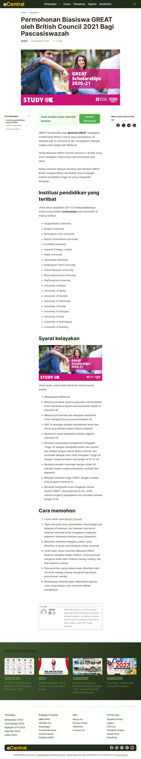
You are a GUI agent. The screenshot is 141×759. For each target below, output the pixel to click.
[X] (124, 125)
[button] (17, 117)
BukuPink (112, 737)
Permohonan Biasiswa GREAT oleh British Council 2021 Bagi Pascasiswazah (67, 26)
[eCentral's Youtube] (132, 748)
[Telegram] (129, 125)
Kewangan (44, 726)
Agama (92, 3)
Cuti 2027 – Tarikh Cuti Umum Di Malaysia (120, 684)
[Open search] (135, 4)
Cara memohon (13, 129)
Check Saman (46, 734)
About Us (78, 719)
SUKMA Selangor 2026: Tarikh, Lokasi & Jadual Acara (52, 686)
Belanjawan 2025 (14, 719)
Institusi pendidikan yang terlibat (15, 121)
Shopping (79, 3)
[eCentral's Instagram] (117, 748)
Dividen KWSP (46, 737)
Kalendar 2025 (12, 731)
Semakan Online (115, 730)
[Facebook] (118, 125)
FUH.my (111, 726)
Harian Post (113, 734)
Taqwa (110, 723)
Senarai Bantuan (47, 730)
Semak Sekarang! (89, 118)
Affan (24, 41)
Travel (66, 4)
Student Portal (114, 719)
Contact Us (79, 730)
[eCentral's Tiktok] (127, 748)
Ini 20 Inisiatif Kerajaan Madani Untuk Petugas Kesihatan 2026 (18, 686)
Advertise (78, 726)
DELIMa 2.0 (45, 723)
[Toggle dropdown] (59, 4)
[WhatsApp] (134, 125)
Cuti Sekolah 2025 (14, 723)
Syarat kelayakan (14, 125)
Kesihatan (105, 3)
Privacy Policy (80, 723)
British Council (73, 519)
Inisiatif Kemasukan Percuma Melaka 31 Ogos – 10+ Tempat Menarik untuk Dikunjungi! (87, 687)
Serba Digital (43, 755)
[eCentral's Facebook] (112, 748)
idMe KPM (44, 719)
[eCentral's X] (122, 748)
